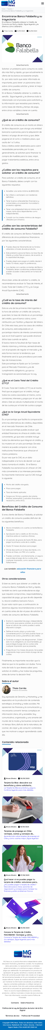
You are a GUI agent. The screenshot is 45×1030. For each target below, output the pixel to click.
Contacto (15, 1003)
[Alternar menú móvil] (42, 3)
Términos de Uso (12, 1016)
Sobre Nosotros (27, 1003)
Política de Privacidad (31, 1016)
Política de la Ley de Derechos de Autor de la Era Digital (22, 1009)
